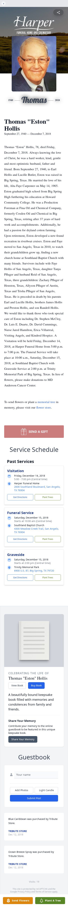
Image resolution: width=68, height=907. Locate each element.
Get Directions (20, 497)
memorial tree (46, 402)
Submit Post (34, 798)
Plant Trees (47, 497)
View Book (17, 685)
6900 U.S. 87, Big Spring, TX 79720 (34, 570)
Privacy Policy (24, 891)
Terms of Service (43, 891)
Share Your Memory (22, 739)
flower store (43, 407)
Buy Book (36, 685)
